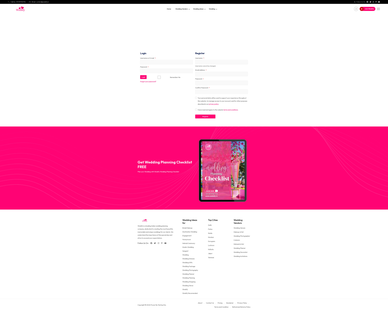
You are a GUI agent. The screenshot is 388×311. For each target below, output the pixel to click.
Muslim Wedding (188, 247)
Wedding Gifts (187, 262)
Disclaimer (230, 303)
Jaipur (210, 253)
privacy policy (214, 104)
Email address (201, 70)
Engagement (186, 236)
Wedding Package (188, 266)
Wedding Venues (239, 228)
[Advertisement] (194, 29)
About (200, 303)
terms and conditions (230, 110)
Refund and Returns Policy (241, 307)
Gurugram (211, 241)
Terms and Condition (221, 307)
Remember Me (175, 77)
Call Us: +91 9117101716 (18, 2)
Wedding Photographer (242, 236)
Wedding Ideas (198, 9)
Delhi (210, 225)
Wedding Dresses (188, 259)
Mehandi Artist (239, 244)
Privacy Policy (242, 303)
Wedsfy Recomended (190, 293)
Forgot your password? (148, 82)
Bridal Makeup (187, 228)
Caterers (237, 240)
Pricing (220, 303)
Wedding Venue (187, 286)
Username (199, 58)
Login (143, 77)
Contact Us (210, 303)
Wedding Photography (190, 270)
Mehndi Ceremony (188, 243)
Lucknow (211, 245)
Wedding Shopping (188, 282)
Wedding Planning (188, 278)
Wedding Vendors (181, 9)
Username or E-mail (148, 58)
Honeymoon (186, 239)
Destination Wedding (189, 232)
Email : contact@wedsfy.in (40, 2)
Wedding (212, 9)
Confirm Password (202, 88)
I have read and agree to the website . (218, 110)
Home (169, 9)
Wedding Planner (188, 274)
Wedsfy (185, 289)
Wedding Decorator (241, 252)
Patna (210, 229)
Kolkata (211, 249)
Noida (210, 233)
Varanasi (211, 257)
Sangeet (185, 251)
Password (144, 67)
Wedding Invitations (240, 256)
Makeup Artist (239, 232)
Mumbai (211, 237)
